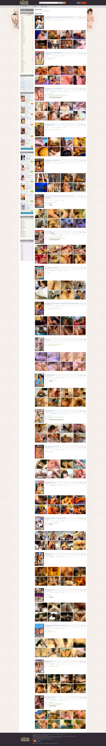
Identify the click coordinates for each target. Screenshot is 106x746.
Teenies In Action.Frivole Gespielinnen (54, 53)
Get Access (84, 2)
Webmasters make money (58, 737)
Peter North (49, 96)
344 (32, 49)
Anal (54, 97)
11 (32, 55)
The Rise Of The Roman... (26, 94)
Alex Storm (55, 344)
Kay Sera (60, 703)
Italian (29, 97)
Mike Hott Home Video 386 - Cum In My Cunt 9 (56, 625)
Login (78, 2)
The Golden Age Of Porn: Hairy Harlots (31, 177)
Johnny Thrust (54, 631)
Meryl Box (57, 666)
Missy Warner (50, 523)
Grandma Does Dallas (25, 127)
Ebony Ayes (28, 99)
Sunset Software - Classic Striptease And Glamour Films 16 (59, 17)
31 (32, 237)
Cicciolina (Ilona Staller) (29, 100)
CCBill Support (66, 736)
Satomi (27, 111)
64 (32, 22)
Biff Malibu (55, 345)
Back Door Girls (48, 231)
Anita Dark (49, 666)
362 (32, 19)
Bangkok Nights (28, 157)
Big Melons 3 (27, 169)
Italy (53, 556)
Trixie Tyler (58, 523)
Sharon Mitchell (50, 451)
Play (31, 103)
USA (53, 127)
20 (32, 62)
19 (32, 16)
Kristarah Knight (50, 344)
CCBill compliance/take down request (59, 734)
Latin (60, 97)
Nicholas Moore (51, 93)
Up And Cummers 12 (25, 106)
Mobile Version (51, 737)
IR (52, 97)
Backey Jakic (50, 59)
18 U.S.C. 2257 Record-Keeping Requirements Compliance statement (42, 739)
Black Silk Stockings (28, 188)
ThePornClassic (24, 2)
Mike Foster (55, 308)
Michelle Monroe (59, 344)
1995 (47, 270)
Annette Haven (24, 183)
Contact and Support (41, 734)
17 (32, 48)
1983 (47, 234)
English (30, 108)
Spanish (57, 306)
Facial (50, 97)
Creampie (55, 419)
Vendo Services (60, 736)
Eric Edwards (28, 133)
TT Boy (27, 134)
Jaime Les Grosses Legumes (30, 159)
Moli (49, 272)
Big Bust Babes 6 (28, 168)
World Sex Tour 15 (49, 589)
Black (58, 97)
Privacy (37, 735)
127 (32, 57)
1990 (47, 55)
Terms (40, 735)
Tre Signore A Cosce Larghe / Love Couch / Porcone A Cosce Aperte (61, 303)
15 (32, 72)
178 (32, 60)
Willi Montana (50, 203)
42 (32, 25)
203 (32, 31)
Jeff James (60, 704)
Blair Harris (63, 238)
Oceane (49, 594)
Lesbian (51, 524)
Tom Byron (53, 96)
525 (32, 246)
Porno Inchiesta (48, 554)
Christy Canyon (24, 164)
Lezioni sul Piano (24, 138)
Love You (27, 189)
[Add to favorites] (43, 16)
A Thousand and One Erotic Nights (30, 187)
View (31, 161)
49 (32, 50)
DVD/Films (59, 2)
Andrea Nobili (59, 308)
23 (32, 225)
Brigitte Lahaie (24, 154)
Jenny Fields (54, 666)
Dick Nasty (49, 631)
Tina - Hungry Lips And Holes (52, 446)
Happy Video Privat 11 (25, 116)
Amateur (51, 381)
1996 (47, 377)
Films (27, 14)
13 (32, 38)
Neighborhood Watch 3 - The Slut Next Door (55, 518)
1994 (47, 413)
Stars (31, 14)
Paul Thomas (50, 238)
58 (32, 249)
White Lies (47, 339)
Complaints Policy (45, 735)
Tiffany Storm (59, 129)
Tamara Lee (54, 523)
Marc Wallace (57, 96)
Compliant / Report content (49, 734)
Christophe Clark (50, 308)
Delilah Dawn (57, 703)
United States (55, 91)
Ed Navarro (61, 96)
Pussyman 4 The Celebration (52, 160)
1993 (47, 306)
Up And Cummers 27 (50, 375)
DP (56, 239)
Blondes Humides (28, 158)
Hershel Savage (54, 238)
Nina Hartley (24, 203)
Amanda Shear (50, 202)
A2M (54, 239)
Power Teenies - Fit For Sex (51, 267)
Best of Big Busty (28, 167)
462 (32, 236)
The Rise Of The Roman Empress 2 (53, 88)
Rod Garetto (56, 704)
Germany (54, 270)
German (57, 55)
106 (32, 20)
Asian (62, 419)
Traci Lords (24, 193)
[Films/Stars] (29, 14)
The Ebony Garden (49, 124)
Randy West (28, 112)
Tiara (27, 132)
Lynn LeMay (50, 129)
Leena (27, 110)
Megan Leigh (54, 129)
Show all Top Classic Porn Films (27, 148)
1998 (47, 592)
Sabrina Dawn (28, 131)
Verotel (57, 736)
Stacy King (50, 630)
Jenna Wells (55, 202)
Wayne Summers (50, 345)
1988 (47, 127)
